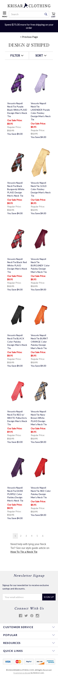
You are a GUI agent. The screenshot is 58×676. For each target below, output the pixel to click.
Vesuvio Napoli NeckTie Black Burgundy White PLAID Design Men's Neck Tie (15, 189)
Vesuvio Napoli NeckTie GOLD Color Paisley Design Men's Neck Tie (41, 189)
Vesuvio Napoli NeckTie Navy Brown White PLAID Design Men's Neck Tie (39, 418)
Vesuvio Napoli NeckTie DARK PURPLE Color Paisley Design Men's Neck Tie (15, 494)
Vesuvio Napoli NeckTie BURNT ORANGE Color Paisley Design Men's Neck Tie (39, 341)
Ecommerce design (22, 673)
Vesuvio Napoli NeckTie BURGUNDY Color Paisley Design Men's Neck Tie (40, 265)
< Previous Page (29, 36)
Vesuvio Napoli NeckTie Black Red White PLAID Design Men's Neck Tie (17, 265)
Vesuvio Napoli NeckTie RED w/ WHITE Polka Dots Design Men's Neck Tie (17, 418)
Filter (15, 55)
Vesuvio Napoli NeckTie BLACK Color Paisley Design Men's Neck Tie (17, 341)
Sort (39, 55)
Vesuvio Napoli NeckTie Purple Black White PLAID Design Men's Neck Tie (17, 110)
